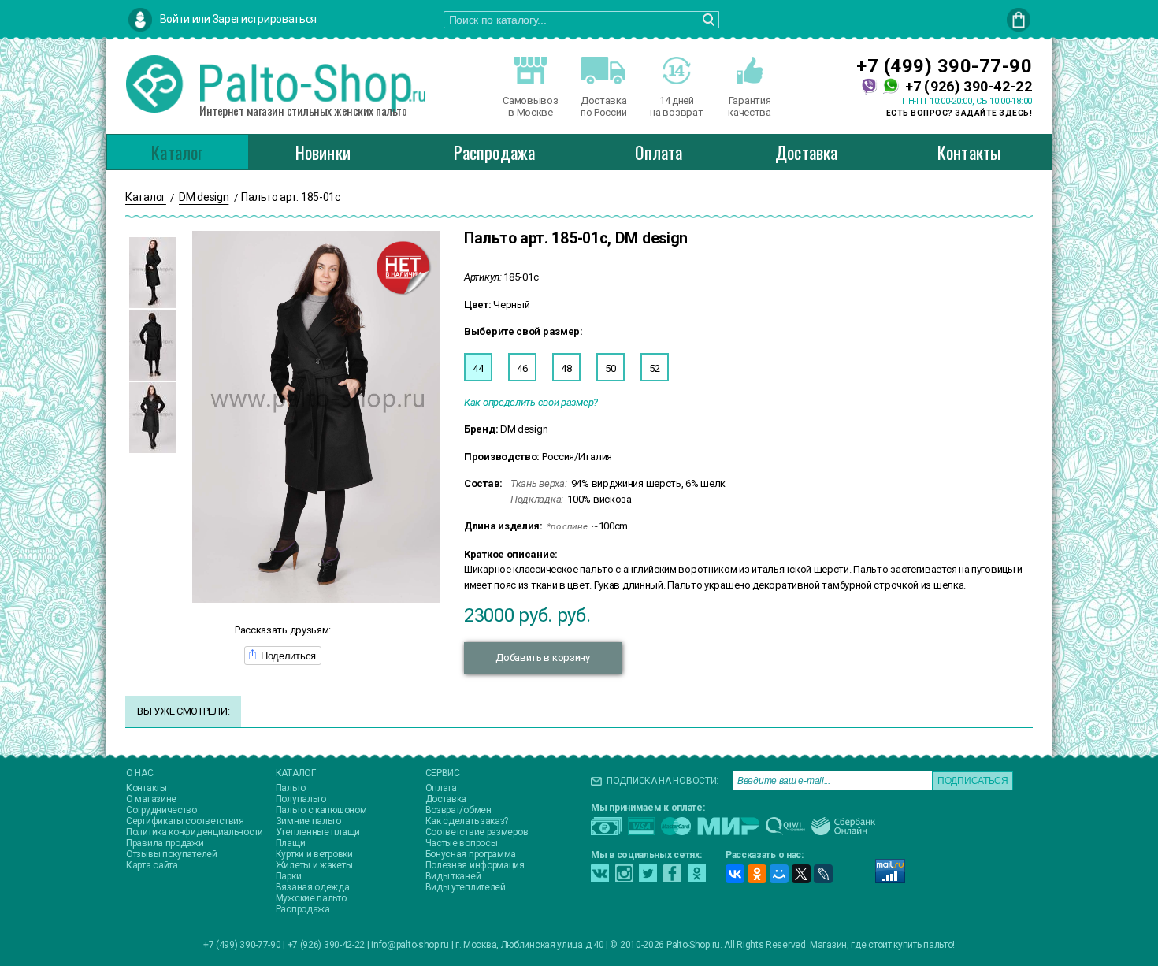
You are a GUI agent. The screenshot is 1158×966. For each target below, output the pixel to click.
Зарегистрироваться (265, 19)
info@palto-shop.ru (410, 944)
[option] (152, 272)
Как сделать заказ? (467, 821)
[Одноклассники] (757, 873)
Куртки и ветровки (314, 854)
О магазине (151, 798)
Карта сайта (152, 865)
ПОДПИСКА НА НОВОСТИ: (662, 780)
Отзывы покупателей (171, 854)
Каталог (177, 152)
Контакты (969, 152)
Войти (175, 19)
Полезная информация (475, 865)
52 (654, 368)
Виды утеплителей (465, 887)
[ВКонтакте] (735, 873)
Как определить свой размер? (531, 402)
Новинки (323, 152)
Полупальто (301, 798)
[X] (801, 873)
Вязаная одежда (313, 887)
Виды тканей (453, 876)
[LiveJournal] (823, 873)
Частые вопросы (461, 843)
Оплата (658, 152)
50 (610, 368)
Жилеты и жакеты (314, 865)
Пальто (291, 787)
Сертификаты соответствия (185, 821)
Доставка (806, 152)
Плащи (291, 843)
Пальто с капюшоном (321, 810)
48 (566, 368)
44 (478, 368)
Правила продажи (165, 843)
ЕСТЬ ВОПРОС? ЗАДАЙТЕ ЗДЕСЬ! (959, 113)
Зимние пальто (308, 821)
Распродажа (494, 152)
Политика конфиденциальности (194, 832)
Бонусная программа (471, 854)
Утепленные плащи (318, 832)
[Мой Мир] (779, 873)
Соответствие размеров (477, 832)
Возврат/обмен (458, 810)
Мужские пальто (311, 898)
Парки (289, 876)
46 (522, 368)
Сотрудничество (161, 810)
